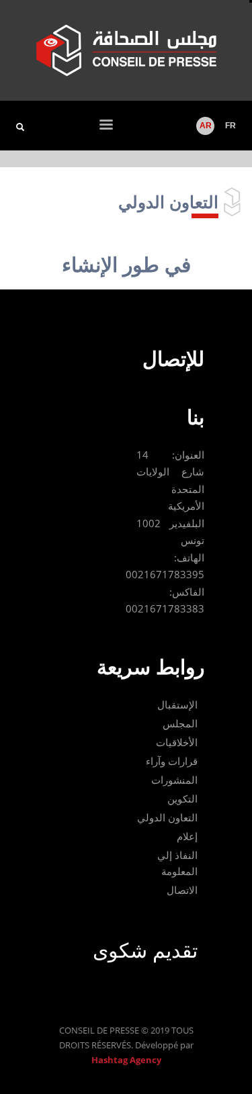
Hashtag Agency (126, 1060)
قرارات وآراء (172, 761)
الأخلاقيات (177, 742)
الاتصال (182, 890)
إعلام (187, 836)
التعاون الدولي (167, 817)
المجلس (180, 723)
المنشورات (174, 779)
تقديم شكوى (145, 950)
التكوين (182, 798)
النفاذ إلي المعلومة (177, 863)
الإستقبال (177, 704)
